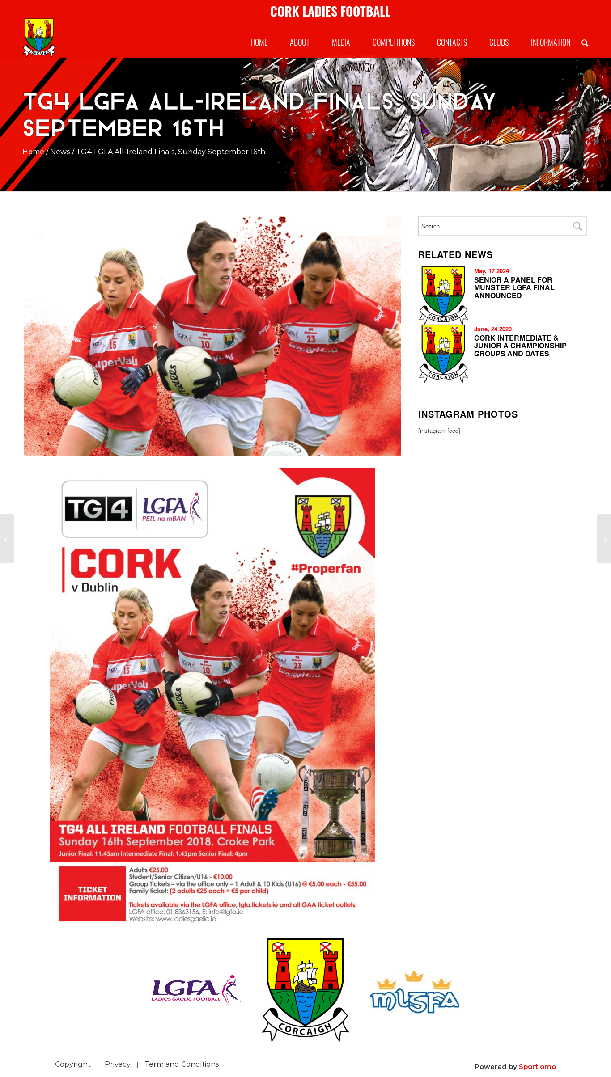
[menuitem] (259, 42)
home (33, 152)
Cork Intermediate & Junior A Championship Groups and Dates (520, 346)
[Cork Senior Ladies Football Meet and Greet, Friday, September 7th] (604, 538)
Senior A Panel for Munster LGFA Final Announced (514, 287)
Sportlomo (537, 1066)
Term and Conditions (181, 1064)
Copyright (73, 1064)
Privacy (118, 1064)
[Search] (585, 42)
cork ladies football (330, 11)
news (60, 152)
